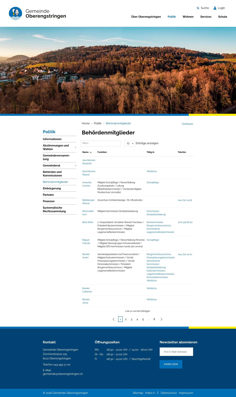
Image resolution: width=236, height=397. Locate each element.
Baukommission (155, 222)
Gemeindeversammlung (56, 157)
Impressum (186, 393)
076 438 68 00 (185, 222)
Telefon (182, 152)
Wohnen (188, 16)
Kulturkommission (156, 270)
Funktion (102, 152)
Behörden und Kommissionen (52, 173)
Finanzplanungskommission (161, 257)
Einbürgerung (52, 188)
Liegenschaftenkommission (160, 232)
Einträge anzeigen (147, 143)
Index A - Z (152, 393)
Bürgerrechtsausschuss (159, 225)
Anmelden (171, 364)
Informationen (52, 139)
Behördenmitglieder (55, 182)
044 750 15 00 (185, 254)
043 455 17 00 (61, 364)
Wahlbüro (152, 171)
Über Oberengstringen (146, 16)
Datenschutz (169, 393)
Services (205, 16)
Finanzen (48, 201)
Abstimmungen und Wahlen (56, 147)
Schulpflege (153, 182)
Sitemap (138, 393)
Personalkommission (157, 277)
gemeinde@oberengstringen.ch (63, 374)
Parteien (48, 194)
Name (85, 152)
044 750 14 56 (185, 200)
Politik (172, 16)
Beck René (87, 222)
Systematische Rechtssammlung (54, 209)
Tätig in (150, 152)
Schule (222, 16)
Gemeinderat (51, 165)
